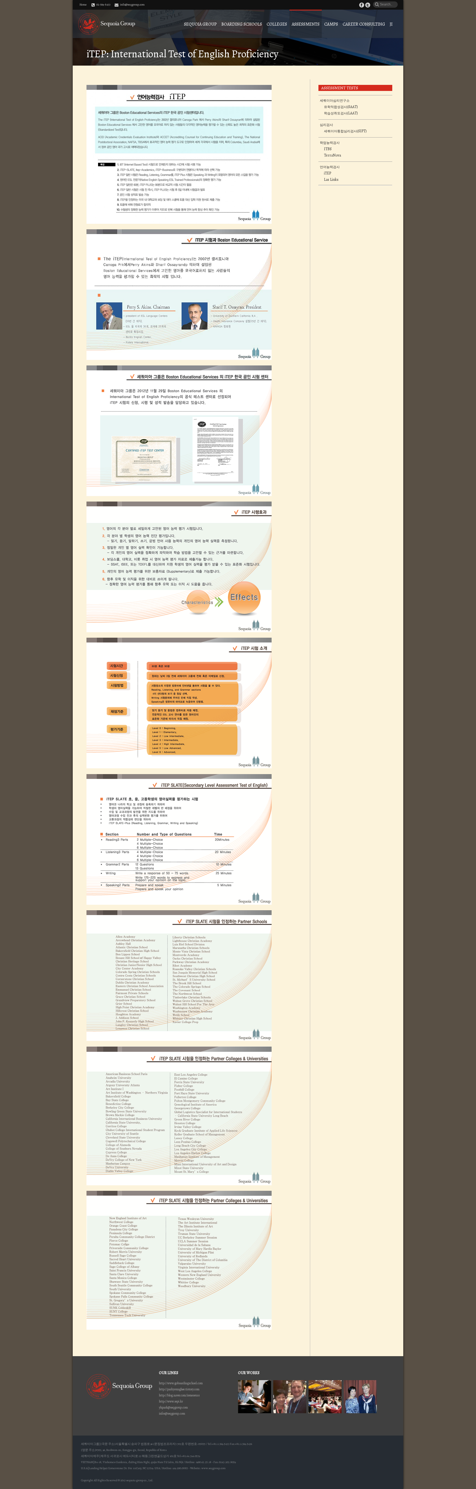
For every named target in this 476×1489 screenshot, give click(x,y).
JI (391, 24)
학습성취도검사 (335, 113)
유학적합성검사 (335, 107)
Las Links (331, 179)
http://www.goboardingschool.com (181, 1383)
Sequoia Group (200, 24)
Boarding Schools (241, 24)
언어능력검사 (330, 167)
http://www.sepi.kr (171, 1401)
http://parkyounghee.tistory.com (179, 1389)
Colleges (277, 24)
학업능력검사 (330, 143)
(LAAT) (352, 113)
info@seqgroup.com (132, 4)
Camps (331, 24)
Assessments (306, 24)
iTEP (327, 173)
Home (83, 4)
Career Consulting (364, 24)
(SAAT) (352, 106)
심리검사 (326, 125)
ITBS (328, 149)
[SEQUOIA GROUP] (106, 24)
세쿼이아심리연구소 (335, 101)
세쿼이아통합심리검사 (340, 131)
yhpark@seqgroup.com (173, 1407)
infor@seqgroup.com (172, 1413)
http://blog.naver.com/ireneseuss (179, 1395)
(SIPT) (362, 131)
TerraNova (332, 155)
